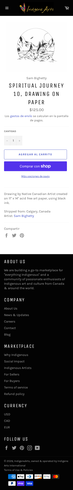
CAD (7, 421)
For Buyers (12, 381)
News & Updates (16, 315)
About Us (10, 308)
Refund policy (14, 394)
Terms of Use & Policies (18, 469)
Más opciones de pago (35, 176)
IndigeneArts (22, 461)
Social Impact (14, 361)
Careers (9, 321)
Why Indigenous (16, 355)
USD (7, 414)
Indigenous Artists (17, 368)
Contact (10, 328)
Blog (7, 334)
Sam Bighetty (24, 216)
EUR (7, 427)
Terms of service (16, 387)
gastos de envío (21, 116)
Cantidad (10, 131)
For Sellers (11, 374)
